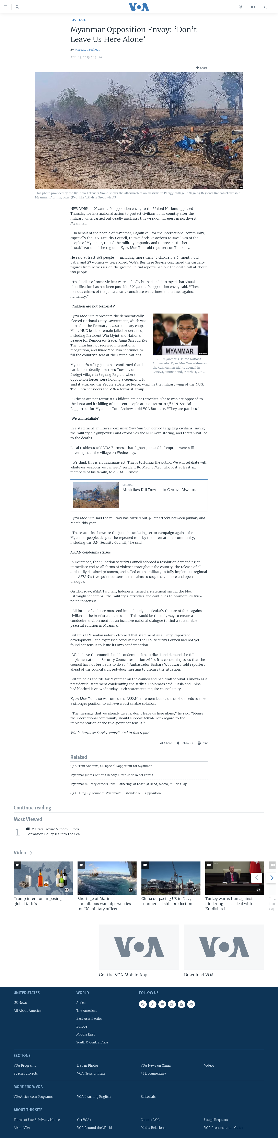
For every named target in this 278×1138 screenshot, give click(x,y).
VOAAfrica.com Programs (33, 1097)
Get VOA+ (84, 1120)
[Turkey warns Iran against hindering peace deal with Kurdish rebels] (234, 878)
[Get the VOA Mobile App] (139, 947)
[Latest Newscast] (265, 7)
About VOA (22, 1128)
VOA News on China (156, 1065)
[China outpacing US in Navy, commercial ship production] (170, 878)
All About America (28, 1011)
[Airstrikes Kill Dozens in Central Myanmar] (96, 495)
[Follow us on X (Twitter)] (152, 1004)
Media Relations (153, 1128)
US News (20, 1002)
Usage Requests (216, 1120)
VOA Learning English (94, 1097)
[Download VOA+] (224, 947)
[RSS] (181, 1004)
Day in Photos (88, 1065)
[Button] (202, 67)
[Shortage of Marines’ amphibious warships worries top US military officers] (107, 878)
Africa (81, 1002)
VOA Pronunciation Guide (223, 1128)
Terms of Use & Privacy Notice (37, 1120)
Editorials (148, 1097)
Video (20, 853)
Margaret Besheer (87, 49)
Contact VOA (150, 1120)
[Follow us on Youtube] (162, 1004)
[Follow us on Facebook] (143, 1004)
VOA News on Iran (91, 1073)
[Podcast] (191, 1004)
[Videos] (253, 7)
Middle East (85, 1034)
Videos (209, 1065)
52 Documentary (153, 1073)
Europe (81, 1026)
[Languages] (240, 7)
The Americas (86, 1011)
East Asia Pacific (89, 1018)
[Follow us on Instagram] (172, 1004)
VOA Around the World (94, 1128)
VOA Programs (25, 1065)
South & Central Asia (92, 1042)
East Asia (78, 20)
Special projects (26, 1073)
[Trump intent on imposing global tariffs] (43, 878)
